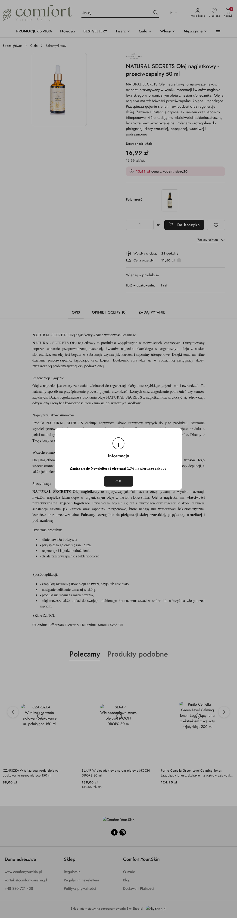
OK (118, 481)
